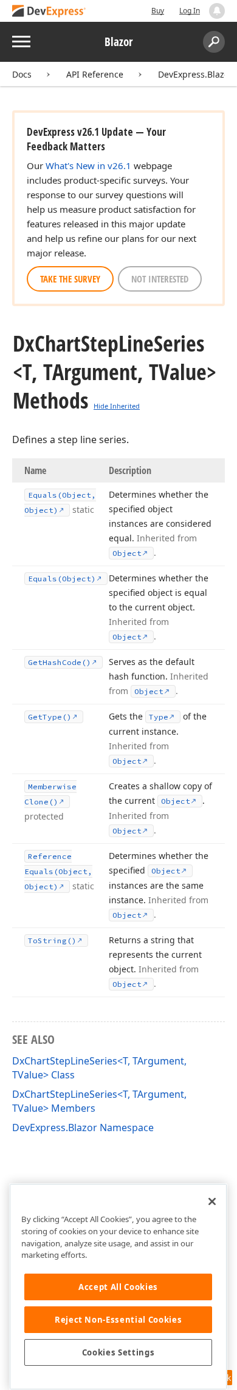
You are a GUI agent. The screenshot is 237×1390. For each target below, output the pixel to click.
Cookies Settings (118, 1352)
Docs (22, 74)
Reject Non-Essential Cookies (118, 1319)
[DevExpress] (49, 12)
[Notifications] (217, 11)
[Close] (212, 1201)
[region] (118, 1286)
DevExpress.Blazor (195, 74)
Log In (189, 10)
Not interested (159, 279)
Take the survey (70, 279)
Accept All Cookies (118, 1286)
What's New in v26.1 (88, 165)
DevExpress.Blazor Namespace (83, 1127)
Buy (157, 10)
